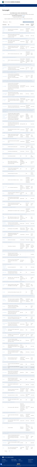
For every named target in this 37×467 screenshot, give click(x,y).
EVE (3, 146)
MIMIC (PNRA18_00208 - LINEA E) (5, 217)
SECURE (3, 379)
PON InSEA (4, 306)
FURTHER (4, 168)
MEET (3, 210)
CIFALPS (4, 53)
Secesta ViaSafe (5, 372)
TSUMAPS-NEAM (4, 442)
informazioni (23, 15)
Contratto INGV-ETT (5, 76)
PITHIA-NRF (4, 254)
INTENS (3, 193)
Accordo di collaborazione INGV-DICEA (5, 29)
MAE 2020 (4, 204)
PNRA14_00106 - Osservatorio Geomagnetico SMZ (5, 267)
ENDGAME (4, 135)
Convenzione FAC (5, 106)
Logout (23, 18)
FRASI (3, 162)
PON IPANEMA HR (5, 312)
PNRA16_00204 (4, 272)
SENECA (3, 384)
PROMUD (4, 346)
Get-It (3, 173)
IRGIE (3, 198)
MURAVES (4, 228)
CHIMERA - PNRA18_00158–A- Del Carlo (5, 47)
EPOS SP (4, 141)
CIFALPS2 (4, 60)
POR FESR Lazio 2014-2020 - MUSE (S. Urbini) (5, 329)
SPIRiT (3, 399)
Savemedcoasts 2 (5, 364)
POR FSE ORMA (4, 335)
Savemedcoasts (4, 367)
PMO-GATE (4, 260)
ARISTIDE (4, 35)
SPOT (3, 407)
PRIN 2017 (4, 340)
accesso (16, 14)
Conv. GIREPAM (4, 86)
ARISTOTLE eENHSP (5, 41)
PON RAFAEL (4, 317)
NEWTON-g (4, 239)
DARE (3, 129)
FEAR (3, 151)
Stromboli (4, 415)
